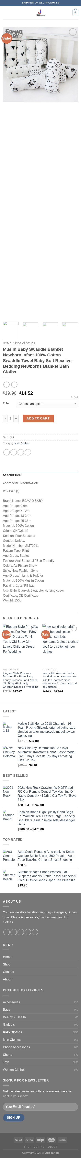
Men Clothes (12, 1039)
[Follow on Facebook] (6, 932)
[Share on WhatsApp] (6, 452)
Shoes (7, 1054)
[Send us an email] (28, 932)
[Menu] (5, 12)
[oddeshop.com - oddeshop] (40, 12)
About (7, 979)
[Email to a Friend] (28, 452)
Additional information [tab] (20, 483)
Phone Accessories (16, 1047)
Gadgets (9, 1024)
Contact (8, 971)
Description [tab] (12, 475)
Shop (6, 964)
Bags (6, 1009)
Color (6, 403)
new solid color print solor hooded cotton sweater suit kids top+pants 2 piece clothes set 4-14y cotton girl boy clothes (59, 680)
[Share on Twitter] (20, 452)
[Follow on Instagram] (13, 932)
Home (7, 343)
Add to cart (38, 418)
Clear (74, 397)
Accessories (11, 1002)
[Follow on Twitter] (20, 932)
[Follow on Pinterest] (35, 932)
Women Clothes (14, 1069)
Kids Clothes (25, 343)
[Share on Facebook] (13, 452)
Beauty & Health (14, 1017)
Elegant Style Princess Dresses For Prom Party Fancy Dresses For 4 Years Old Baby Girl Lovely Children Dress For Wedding (20, 680)
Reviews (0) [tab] (11, 491)
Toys (6, 1062)
